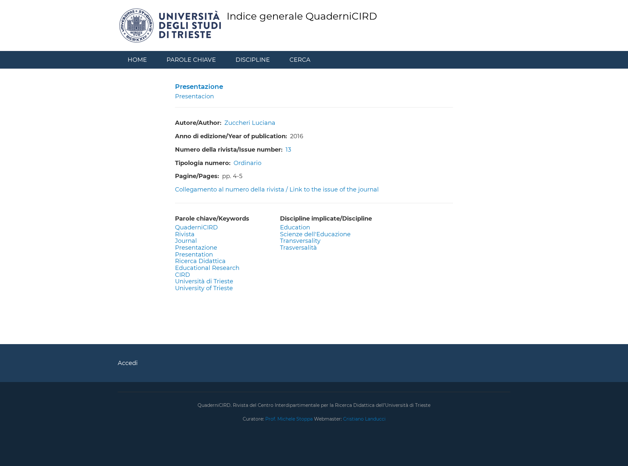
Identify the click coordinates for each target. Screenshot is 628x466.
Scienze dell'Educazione (315, 234)
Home (137, 59)
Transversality (300, 240)
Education (295, 227)
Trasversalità (298, 247)
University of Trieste (204, 288)
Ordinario (247, 163)
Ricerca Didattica (200, 261)
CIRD (182, 274)
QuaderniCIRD (196, 227)
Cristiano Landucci (364, 419)
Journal (186, 240)
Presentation (194, 254)
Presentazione (196, 247)
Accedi (128, 363)
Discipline (253, 59)
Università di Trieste (204, 281)
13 (288, 149)
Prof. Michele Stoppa (288, 419)
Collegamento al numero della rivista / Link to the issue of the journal (277, 189)
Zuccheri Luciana (249, 122)
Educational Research (207, 268)
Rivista (185, 234)
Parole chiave (191, 59)
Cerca (299, 59)
